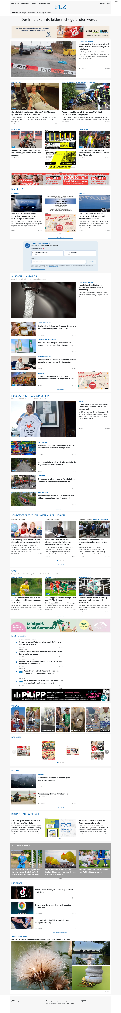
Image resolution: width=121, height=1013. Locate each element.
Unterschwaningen (44, 356)
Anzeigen (33, 3)
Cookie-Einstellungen (58, 1003)
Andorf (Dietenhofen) (29, 659)
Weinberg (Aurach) (85, 577)
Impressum (14, 1001)
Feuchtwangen (33, 279)
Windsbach (41, 373)
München (41, 774)
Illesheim (82, 193)
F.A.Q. (80, 1001)
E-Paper (17, 3)
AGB (46, 1000)
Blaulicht (17, 189)
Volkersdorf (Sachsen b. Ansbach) (27, 639)
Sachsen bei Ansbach (44, 323)
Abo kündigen (67, 1001)
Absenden (91, 261)
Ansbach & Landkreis (24, 276)
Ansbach (82, 41)
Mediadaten (82, 1000)
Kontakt (102, 3)
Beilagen (16, 737)
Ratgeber (16, 883)
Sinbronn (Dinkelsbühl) (52, 849)
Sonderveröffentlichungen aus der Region (38, 515)
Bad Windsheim (83, 130)
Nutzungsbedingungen (50, 1001)
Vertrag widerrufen (69, 1003)
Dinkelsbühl (22, 279)
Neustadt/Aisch (16, 82)
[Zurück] (14, 752)
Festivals (21, 13)
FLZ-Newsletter (30, 13)
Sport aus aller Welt (51, 574)
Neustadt (14, 398)
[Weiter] (107, 752)
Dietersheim (41, 476)
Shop (48, 3)
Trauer (40, 3)
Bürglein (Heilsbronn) (86, 282)
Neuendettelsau (16, 577)
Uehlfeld (82, 402)
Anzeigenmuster (86, 1001)
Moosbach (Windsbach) (100, 519)
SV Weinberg (27, 574)
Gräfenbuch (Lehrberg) (88, 82)
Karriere (25, 1001)
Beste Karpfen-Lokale (44, 13)
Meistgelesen (19, 635)
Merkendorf (15, 193)
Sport (14, 571)
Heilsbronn (89, 41)
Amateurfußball (38, 574)
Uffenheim (34, 398)
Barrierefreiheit (49, 1003)
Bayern (15, 770)
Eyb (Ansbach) (15, 130)
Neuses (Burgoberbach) (18, 849)
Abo (12, 3)
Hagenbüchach (42, 459)
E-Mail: (33, 258)
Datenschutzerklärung (53, 266)
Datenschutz (60, 1001)
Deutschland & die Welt (26, 814)
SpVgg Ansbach (16, 574)
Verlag (13, 1000)
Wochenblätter (25, 3)
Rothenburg (43, 279)
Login (108, 3)
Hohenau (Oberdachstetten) (71, 82)
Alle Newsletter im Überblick (38, 269)
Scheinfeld (43, 398)
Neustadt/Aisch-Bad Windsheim (30, 395)
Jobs (44, 3)
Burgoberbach (83, 849)
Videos (15, 705)
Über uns (20, 1001)
